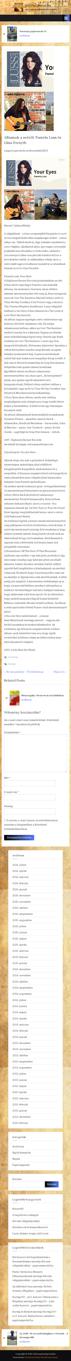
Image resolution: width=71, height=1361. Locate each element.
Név (7, 777)
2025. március (20, 950)
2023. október (20, 1055)
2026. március (20, 877)
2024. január (19, 1036)
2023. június (19, 1079)
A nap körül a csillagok (25, 1215)
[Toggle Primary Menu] (66, 18)
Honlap (8, 806)
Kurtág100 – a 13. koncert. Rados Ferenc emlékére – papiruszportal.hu (34, 1316)
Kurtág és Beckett (22, 1311)
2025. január (19, 963)
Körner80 (18, 1208)
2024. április (19, 1018)
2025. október (20, 907)
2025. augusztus (22, 920)
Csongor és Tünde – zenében (36, 31)
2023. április (19, 1092)
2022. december (21, 1116)
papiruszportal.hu (38, 5)
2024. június (19, 1006)
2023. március (20, 1098)
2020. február (20, 1122)
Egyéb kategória (21, 1152)
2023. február (20, 1104)
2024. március (20, 1024)
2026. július (19, 864)
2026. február (20, 883)
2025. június (19, 932)
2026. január (19, 889)
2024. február (20, 1030)
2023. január (19, 1110)
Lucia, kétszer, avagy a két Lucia (30, 1233)
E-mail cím (11, 792)
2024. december (21, 969)
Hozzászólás (12, 732)
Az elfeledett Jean (22, 1286)
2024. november (21, 975)
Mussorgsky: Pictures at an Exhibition (42, 695)
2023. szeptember (22, 1061)
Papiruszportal (21, 1164)
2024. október (20, 981)
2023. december (21, 1043)
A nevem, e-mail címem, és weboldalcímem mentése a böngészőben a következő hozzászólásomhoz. (31, 825)
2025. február (20, 957)
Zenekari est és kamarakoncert (30, 1227)
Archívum (24, 35)
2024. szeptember (22, 987)
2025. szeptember (22, 913)
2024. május (19, 1012)
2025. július (19, 926)
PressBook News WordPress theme (41, 1357)
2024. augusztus (22, 993)
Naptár (16, 1158)
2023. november (21, 1049)
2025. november (21, 901)
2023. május (19, 1086)
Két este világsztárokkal (26, 1221)
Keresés (16, 1179)
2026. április (19, 870)
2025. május (19, 938)
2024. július (19, 1000)
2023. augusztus (22, 1067)
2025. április (19, 944)
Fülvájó (12, 664)
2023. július (19, 1073)
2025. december (21, 895)
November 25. (27, 1335)
